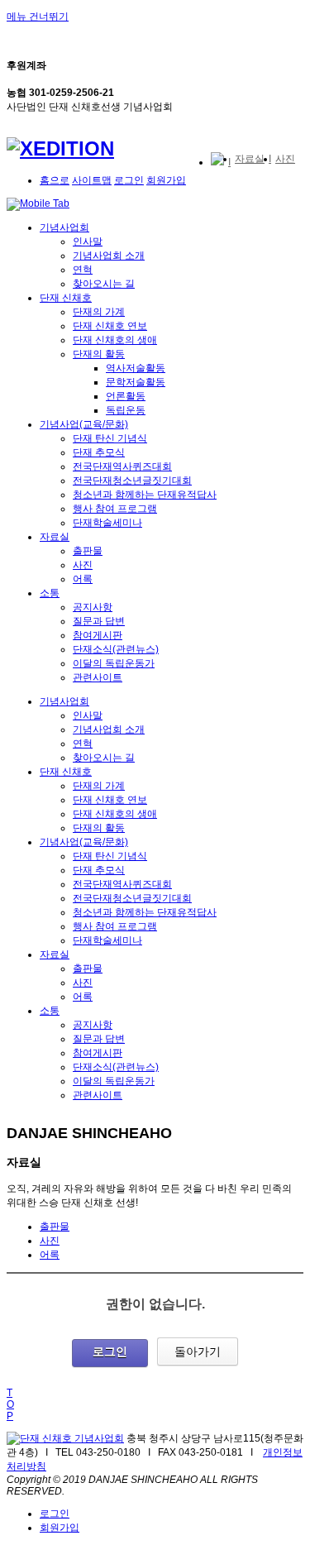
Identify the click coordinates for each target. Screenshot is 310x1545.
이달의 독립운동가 (114, 663)
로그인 (129, 180)
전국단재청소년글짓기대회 (132, 480)
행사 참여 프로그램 (115, 508)
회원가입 (166, 180)
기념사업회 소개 (109, 255)
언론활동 (125, 396)
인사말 (88, 241)
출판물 (88, 551)
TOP (10, 1404)
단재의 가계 (99, 312)
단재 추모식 (99, 452)
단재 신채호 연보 (110, 326)
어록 (83, 579)
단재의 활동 (99, 354)
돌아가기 (197, 1351)
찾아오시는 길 (104, 283)
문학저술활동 (135, 382)
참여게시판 (97, 635)
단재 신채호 (66, 298)
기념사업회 (64, 227)
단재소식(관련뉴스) (116, 649)
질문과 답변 (99, 621)
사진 (83, 565)
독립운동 (125, 410)
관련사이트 (97, 677)
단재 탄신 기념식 (110, 438)
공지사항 (92, 607)
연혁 (83, 269)
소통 (50, 593)
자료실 (54, 537)
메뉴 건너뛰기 (38, 16)
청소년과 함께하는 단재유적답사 (145, 494)
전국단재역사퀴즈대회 (122, 466)
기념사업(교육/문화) (84, 424)
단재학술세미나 (107, 523)
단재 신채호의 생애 (115, 340)
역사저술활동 (135, 368)
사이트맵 (92, 180)
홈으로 (54, 180)
